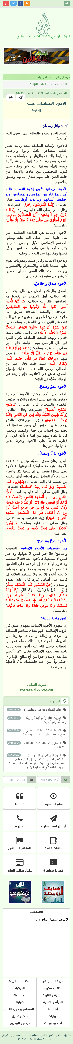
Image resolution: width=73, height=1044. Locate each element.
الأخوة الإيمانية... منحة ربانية (34, 77)
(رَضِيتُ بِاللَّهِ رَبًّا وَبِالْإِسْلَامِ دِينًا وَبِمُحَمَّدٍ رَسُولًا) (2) (37, 720)
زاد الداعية (47, 84)
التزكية (34, 84)
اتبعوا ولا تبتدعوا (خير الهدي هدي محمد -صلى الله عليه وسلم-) (37, 732)
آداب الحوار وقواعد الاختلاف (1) (34, 709)
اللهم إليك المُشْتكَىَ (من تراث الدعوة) (37, 745)
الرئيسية (62, 84)
